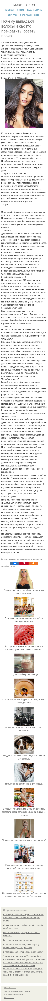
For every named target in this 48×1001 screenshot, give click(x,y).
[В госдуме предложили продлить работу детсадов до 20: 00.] (24, 615)
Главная (9, 9)
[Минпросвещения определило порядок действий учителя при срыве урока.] (24, 861)
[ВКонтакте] (14, 563)
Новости (20, 9)
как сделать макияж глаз (17, 559)
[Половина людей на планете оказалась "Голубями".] (24, 724)
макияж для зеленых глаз (33, 559)
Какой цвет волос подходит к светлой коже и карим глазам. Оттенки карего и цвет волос (23, 917)
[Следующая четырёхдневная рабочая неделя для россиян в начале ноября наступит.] (24, 889)
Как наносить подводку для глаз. (18, 940)
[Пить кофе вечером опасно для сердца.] (24, 780)
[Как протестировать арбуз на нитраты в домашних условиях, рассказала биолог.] (24, 643)
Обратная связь (9, 998)
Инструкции (26, 14)
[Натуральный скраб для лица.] (24, 671)
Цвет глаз (12, 14)
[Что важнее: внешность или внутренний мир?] (24, 836)
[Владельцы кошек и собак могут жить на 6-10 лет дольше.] (24, 752)
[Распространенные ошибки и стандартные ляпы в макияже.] (24, 586)
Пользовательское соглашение (20, 991)
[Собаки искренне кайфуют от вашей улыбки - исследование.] (24, 696)
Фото (36, 14)
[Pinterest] (24, 563)
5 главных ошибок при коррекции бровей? (23, 952)
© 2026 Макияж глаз (10, 988)
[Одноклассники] (33, 563)
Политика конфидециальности (13, 994)
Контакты (7, 991)
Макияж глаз (24, 5)
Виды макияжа (34, 9)
